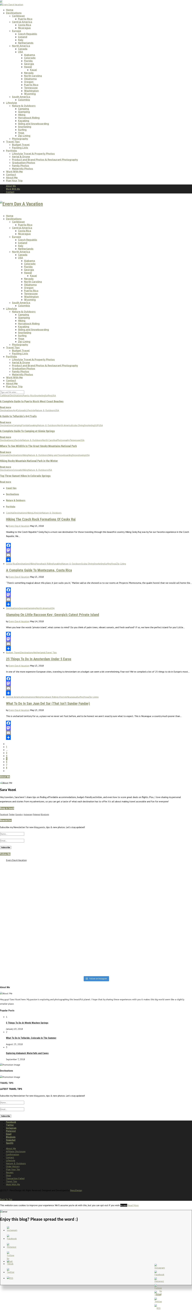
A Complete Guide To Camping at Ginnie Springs (27, 431)
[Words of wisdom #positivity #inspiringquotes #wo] (120, 952)
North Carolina (33, 75)
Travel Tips (13, 141)
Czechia (10, 512)
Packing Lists (20, 147)
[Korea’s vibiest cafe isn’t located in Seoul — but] (23, 891)
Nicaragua (24, 28)
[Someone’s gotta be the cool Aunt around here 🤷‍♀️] (71, 968)
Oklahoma (30, 78)
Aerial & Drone (21, 156)
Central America (22, 22)
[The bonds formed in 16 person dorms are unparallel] (120, 880)
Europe (16, 30)
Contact (11, 174)
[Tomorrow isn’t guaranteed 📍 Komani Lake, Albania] (71, 870)
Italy (20, 39)
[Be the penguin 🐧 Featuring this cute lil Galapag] (71, 929)
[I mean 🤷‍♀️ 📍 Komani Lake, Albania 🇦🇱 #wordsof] (23, 952)
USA (20, 51)
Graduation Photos (23, 162)
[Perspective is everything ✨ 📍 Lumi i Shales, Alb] (120, 968)
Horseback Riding (29, 117)
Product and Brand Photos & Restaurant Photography (45, 159)
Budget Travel (21, 144)
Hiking (21, 114)
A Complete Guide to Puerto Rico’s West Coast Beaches (31, 401)
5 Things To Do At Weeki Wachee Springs (27, 1022)
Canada (22, 48)
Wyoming (30, 93)
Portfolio (11, 150)
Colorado (30, 57)
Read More (133, 1205)
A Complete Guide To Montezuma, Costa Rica (39, 570)
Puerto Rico (25, 19)
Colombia (24, 99)
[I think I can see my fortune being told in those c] (120, 870)
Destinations (14, 13)
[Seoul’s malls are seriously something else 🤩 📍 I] (23, 915)
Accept (123, 1205)
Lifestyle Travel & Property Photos (33, 153)
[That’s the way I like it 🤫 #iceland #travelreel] (120, 915)
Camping (23, 108)
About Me (12, 177)
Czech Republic (27, 33)
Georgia (29, 63)
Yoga (21, 132)
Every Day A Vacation (19, 525)
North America (21, 45)
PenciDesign (76, 1190)
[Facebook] (99, 545)
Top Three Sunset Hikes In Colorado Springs (25, 476)
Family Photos (20, 165)
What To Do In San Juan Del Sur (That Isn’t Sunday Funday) (48, 703)
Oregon (28, 81)
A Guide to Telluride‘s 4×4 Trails (18, 416)
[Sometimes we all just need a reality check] (23, 867)
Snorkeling (24, 126)
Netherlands (25, 42)
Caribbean (18, 16)
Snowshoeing (79, 455)
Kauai (33, 69)
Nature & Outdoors (24, 105)
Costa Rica (24, 25)
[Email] (99, 555)
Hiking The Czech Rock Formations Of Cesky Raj (41, 519)
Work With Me (14, 171)
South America (21, 96)
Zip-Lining (24, 135)
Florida (28, 60)
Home (9, 10)
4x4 (15, 410)
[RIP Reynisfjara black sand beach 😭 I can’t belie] (71, 892)
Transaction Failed (15, 1178)
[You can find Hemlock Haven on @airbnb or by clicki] (71, 954)
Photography (20, 138)
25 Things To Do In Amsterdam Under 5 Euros (38, 659)
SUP (96, 425)
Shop (8, 1175)
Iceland (22, 36)
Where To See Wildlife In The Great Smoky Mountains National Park (38, 446)
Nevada (28, 72)
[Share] (99, 559)
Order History (13, 1166)
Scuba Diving (78, 425)
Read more (5, 407)
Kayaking (23, 120)
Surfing (22, 129)
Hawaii (28, 66)
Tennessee (31, 87)
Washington (31, 90)
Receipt (10, 1172)
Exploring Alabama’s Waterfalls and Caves (27, 1053)
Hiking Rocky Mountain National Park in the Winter (29, 461)
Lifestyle (11, 102)
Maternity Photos (22, 168)
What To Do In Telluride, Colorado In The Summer (31, 1038)
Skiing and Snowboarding (33, 123)
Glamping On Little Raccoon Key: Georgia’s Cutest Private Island (52, 615)
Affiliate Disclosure (16, 1151)
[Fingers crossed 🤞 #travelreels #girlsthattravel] (23, 966)
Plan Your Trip (14, 180)
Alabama (29, 54)
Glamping (24, 111)
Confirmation (12, 1154)
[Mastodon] (99, 550)
